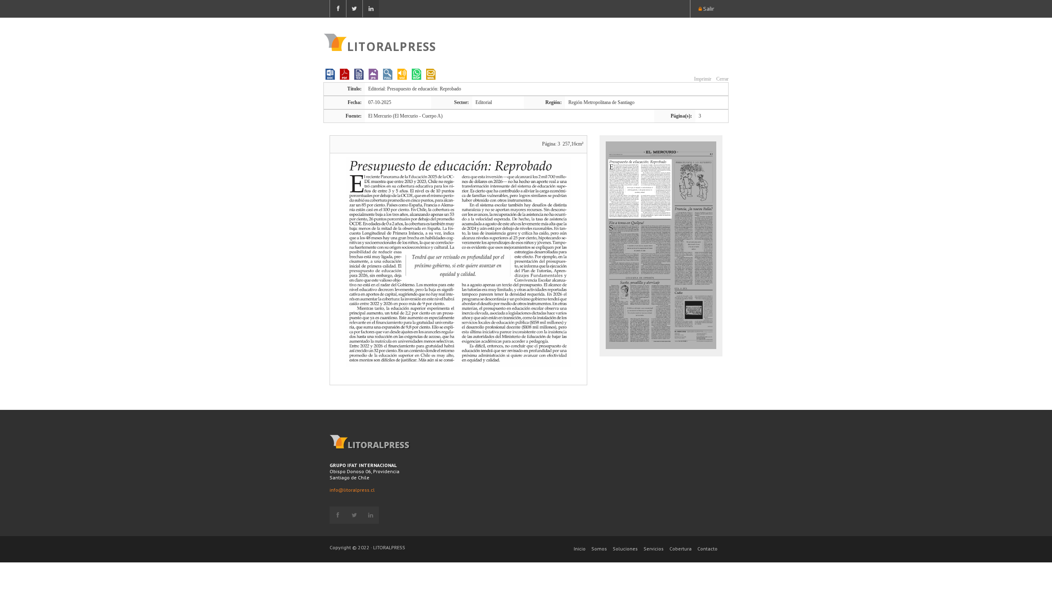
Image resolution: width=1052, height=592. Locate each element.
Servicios (654, 549)
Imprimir (702, 79)
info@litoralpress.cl (352, 490)
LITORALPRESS (391, 46)
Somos (599, 549)
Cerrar (722, 79)
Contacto (707, 549)
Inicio (580, 549)
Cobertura (680, 549)
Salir (708, 8)
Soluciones (625, 549)
